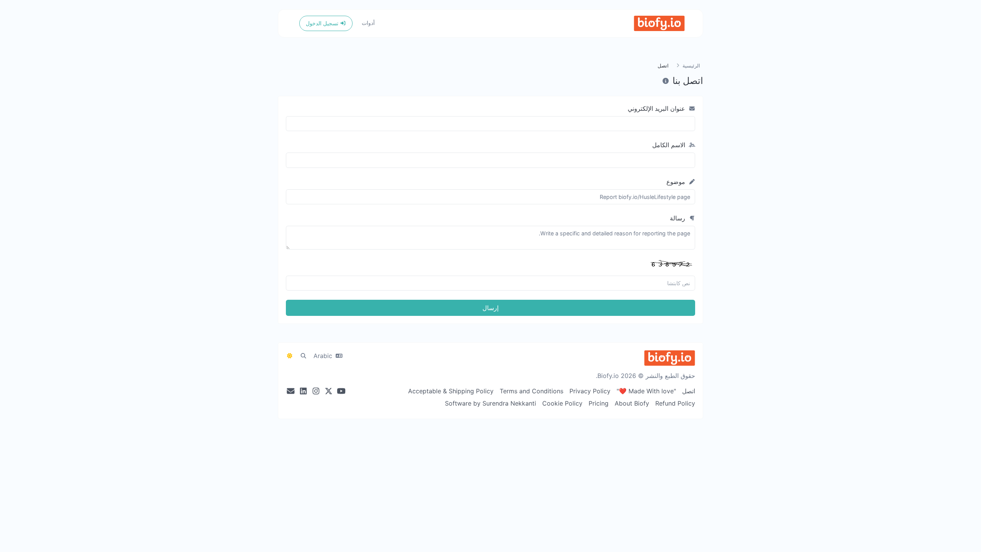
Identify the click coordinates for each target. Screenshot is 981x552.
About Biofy (632, 403)
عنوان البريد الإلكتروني (657, 108)
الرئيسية (691, 66)
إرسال (490, 308)
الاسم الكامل (669, 145)
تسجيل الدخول (323, 23)
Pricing (599, 403)
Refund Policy (675, 403)
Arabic (323, 356)
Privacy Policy (589, 391)
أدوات (368, 23)
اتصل (688, 391)
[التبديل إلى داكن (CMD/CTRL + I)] (290, 356)
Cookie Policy (562, 403)
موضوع (676, 182)
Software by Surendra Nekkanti (490, 403)
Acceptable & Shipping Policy (451, 391)
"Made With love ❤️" (646, 391)
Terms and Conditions (531, 391)
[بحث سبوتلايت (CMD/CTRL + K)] (303, 356)
